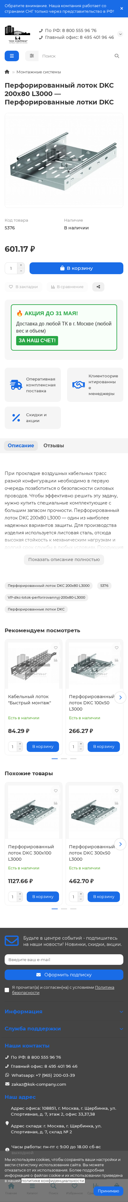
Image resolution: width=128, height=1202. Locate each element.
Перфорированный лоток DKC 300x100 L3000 (31, 853)
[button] (8, 697)
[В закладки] (56, 647)
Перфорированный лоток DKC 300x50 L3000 (92, 853)
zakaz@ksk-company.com (38, 1084)
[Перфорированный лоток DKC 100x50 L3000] (94, 665)
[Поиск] (117, 56)
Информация (24, 1011)
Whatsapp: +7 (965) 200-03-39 (43, 1075)
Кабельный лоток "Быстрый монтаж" (29, 700)
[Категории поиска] (32, 56)
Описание (21, 446)
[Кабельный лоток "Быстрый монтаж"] (33, 665)
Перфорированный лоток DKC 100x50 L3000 (92, 703)
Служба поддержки (33, 1028)
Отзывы (53, 446)
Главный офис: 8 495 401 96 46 (79, 37)
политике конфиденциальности (52, 1180)
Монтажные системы (38, 71)
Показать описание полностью (64, 559)
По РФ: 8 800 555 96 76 (71, 30)
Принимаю (108, 1191)
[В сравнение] (56, 660)
